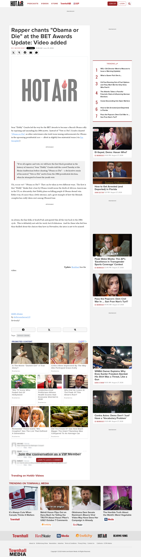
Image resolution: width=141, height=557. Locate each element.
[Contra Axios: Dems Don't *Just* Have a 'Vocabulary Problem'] (112, 402)
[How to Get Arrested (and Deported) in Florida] (112, 172)
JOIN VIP (112, 4)
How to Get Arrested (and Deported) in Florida (109, 188)
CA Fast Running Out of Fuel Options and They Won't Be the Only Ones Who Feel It (114, 84)
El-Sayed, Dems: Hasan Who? (111, 152)
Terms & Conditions (71, 543)
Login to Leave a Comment (50, 460)
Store (54, 4)
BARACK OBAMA (23, 336)
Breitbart (75, 267)
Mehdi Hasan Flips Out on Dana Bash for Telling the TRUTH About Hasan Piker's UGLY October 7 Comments (54, 516)
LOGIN (122, 4)
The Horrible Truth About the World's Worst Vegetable (117, 513)
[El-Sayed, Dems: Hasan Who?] (112, 138)
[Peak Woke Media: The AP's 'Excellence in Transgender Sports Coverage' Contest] (112, 245)
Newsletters (53, 543)
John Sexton (99, 192)
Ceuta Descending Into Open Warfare (115, 101)
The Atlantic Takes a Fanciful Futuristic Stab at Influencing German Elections (115, 94)
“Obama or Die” (18, 133)
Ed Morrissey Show (42, 543)
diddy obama (17, 313)
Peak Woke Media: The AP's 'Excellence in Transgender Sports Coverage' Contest (110, 262)
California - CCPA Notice (104, 543)
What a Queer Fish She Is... (111, 75)
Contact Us (90, 543)
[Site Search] (129, 4)
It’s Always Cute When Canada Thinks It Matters (21, 513)
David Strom (99, 382)
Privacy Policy (82, 543)
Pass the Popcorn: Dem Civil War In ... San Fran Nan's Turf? (111, 300)
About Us (32, 543)
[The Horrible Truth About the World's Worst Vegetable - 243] (117, 498)
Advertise (61, 543)
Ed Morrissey (18, 48)
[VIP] (77, 4)
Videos (45, 4)
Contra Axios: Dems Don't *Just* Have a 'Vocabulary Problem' (112, 417)
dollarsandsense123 (22, 317)
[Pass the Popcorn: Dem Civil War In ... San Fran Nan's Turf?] (112, 285)
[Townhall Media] (17, 552)
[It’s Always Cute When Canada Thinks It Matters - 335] (23, 498)
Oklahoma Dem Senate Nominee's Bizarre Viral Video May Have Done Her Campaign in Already (85, 516)
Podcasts (32, 4)
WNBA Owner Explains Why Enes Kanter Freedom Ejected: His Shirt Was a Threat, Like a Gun (111, 375)
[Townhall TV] (66, 4)
